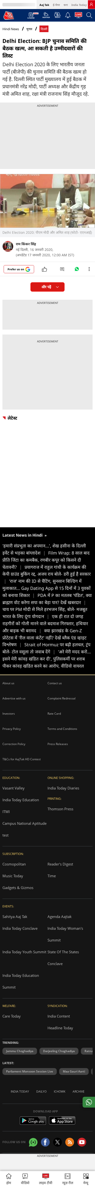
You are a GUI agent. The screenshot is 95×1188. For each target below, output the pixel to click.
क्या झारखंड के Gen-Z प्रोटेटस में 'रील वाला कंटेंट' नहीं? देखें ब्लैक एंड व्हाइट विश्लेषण (44, 638)
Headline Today (60, 1027)
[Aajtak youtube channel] (81, 1142)
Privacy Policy (11, 729)
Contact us (55, 683)
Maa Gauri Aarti (74, 1071)
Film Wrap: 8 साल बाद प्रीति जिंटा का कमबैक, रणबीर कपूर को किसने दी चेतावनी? (46, 560)
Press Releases (58, 744)
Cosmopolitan (14, 864)
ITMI (6, 811)
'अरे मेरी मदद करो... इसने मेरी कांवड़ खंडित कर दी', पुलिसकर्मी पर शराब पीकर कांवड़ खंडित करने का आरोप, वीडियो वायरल (46, 659)
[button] (86, 1180)
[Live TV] (78, 16)
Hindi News (10, 29)
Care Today (11, 1016)
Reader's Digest (60, 864)
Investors (8, 713)
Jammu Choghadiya (19, 1051)
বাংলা (66, 5)
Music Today (12, 875)
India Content (59, 1016)
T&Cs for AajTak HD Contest (21, 759)
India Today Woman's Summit (65, 934)
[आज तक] (8, 15)
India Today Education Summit (20, 981)
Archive (79, 1091)
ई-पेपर (56, 5)
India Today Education (20, 799)
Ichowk (59, 1091)
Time (52, 875)
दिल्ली (44, 29)
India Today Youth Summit (24, 951)
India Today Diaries (63, 788)
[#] (76, 270)
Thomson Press (60, 808)
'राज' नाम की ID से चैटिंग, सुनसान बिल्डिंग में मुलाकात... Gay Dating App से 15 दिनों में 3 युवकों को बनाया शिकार (46, 588)
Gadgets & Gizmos (17, 887)
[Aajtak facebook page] (45, 1142)
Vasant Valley (13, 788)
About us (8, 683)
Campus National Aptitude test (24, 829)
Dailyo (41, 1091)
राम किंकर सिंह (26, 244)
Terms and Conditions (62, 729)
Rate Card (54, 713)
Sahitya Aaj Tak (14, 916)
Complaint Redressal (62, 698)
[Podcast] (57, 15)
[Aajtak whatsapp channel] (33, 1142)
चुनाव (29, 29)
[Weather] (46, 16)
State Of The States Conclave (63, 957)
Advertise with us (14, 698)
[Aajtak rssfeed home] (69, 1142)
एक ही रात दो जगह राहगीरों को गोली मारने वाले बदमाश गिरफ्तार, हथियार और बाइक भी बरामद (45, 623)
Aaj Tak (44, 5)
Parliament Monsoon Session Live (29, 1071)
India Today (79, 5)
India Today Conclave (20, 928)
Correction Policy (13, 744)
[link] (91, 4)
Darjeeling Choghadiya (59, 1051)
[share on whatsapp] (89, 1102)
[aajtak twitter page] (57, 1142)
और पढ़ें (46, 287)
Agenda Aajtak (60, 916)
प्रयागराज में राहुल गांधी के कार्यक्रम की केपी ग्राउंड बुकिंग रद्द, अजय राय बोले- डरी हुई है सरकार (46, 574)
